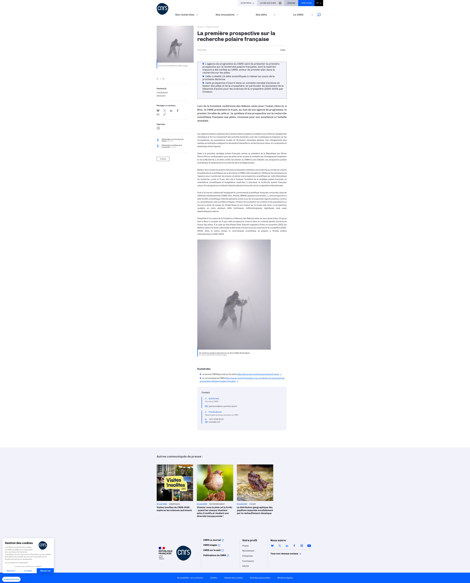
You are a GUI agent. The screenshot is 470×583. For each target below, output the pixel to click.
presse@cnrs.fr (214, 422)
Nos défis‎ (261, 14)
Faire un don (306, 3)
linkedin (287, 545)
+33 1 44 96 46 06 (216, 419)
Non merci (11, 571)
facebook (294, 545)
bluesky (272, 545)
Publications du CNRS (214, 555)
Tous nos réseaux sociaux (280, 553)
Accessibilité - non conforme (190, 578)
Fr (317, 3)
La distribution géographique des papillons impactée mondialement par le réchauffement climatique (255, 490)
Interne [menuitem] (245, 566)
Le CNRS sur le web (268, 3)
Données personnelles (260, 578)
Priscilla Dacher (162, 92)
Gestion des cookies (233, 578)
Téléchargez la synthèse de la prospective (172, 146)
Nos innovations (225, 14)
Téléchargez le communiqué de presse (172, 140)
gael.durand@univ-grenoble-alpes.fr (223, 406)
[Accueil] (164, 9)
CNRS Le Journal (212, 540)
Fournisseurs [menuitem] (248, 561)
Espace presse (213, 27)
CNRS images (210, 545)
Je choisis (28, 571)
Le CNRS (298, 14)
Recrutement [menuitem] (248, 551)
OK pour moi (45, 571)
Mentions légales (285, 578)
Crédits (213, 578)
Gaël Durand (161, 96)
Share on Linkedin (171, 110)
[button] (11, 579)
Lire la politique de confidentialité (16, 563)
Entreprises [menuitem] (247, 556)
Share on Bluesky (158, 110)
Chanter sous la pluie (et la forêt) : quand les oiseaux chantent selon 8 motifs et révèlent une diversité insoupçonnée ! (215, 491)
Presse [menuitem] (245, 546)
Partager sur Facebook (177, 110)
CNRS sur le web (212, 550)
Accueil (200, 27)
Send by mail (158, 114)
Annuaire (291, 3)
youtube (309, 545)
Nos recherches (184, 14)
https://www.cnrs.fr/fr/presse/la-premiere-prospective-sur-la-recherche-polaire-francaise (164, 114)
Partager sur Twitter (164, 110)
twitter (280, 545)
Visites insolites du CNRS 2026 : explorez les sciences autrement (175, 488)
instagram (302, 545)
